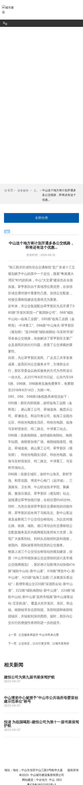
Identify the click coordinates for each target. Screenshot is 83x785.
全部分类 (41, 218)
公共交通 (35, 191)
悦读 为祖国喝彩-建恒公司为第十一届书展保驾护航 (41, 724)
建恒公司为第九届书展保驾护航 (29, 677)
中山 (52, 779)
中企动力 (41, 779)
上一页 (12, 634)
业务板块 (23, 190)
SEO (59, 779)
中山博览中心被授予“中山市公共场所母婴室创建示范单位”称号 (41, 699)
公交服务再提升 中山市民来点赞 (39, 634)
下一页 (12, 643)
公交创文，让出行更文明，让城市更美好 (44, 643)
